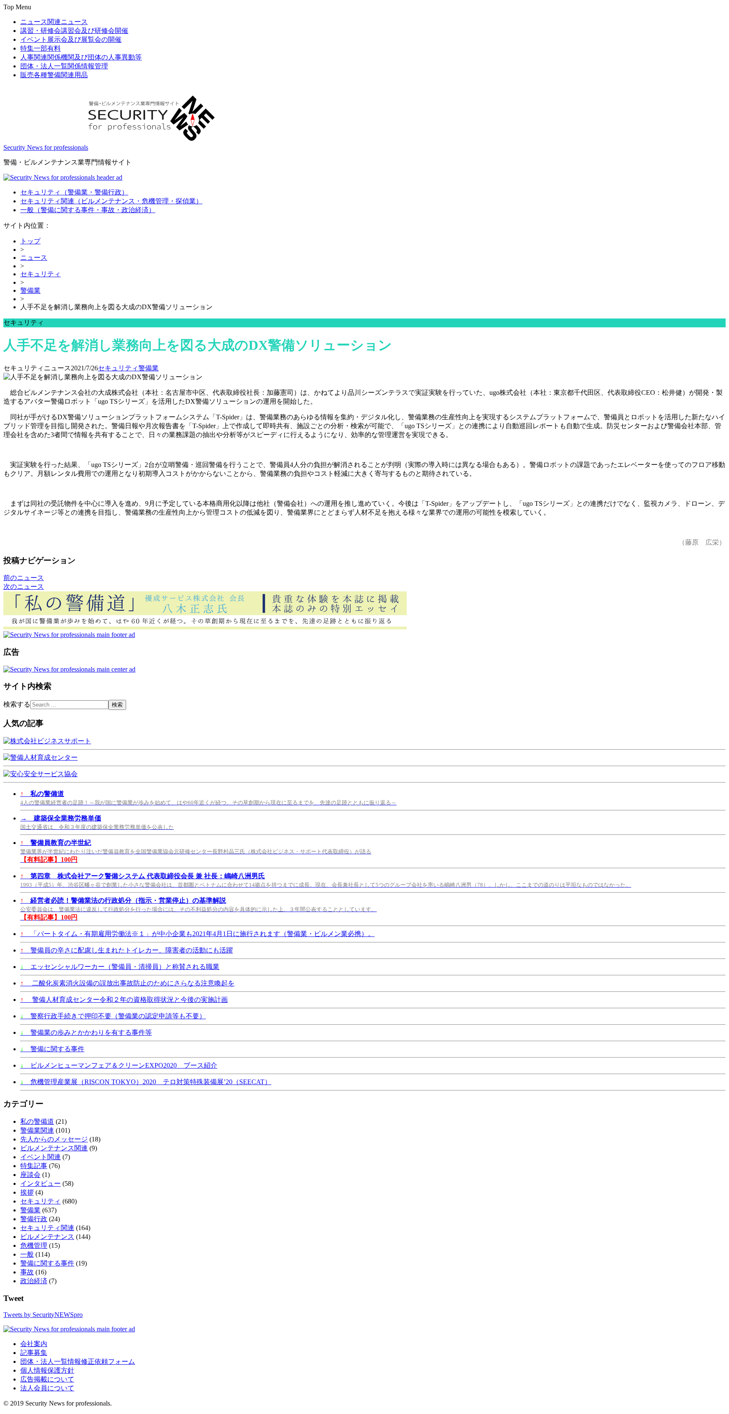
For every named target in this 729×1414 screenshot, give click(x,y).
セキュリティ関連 (111, 201)
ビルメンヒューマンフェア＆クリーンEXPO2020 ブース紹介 (118, 1065)
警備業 (30, 290)
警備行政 (33, 1218)
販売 (54, 74)
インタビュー (40, 1183)
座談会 (30, 1174)
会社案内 (33, 1343)
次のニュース (23, 586)
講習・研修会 (74, 30)
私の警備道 (37, 1121)
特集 (40, 48)
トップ (30, 241)
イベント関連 (40, 1156)
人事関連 (81, 57)
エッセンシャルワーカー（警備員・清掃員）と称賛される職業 (119, 966)
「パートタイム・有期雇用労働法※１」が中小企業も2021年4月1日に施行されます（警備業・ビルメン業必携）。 (197, 933)
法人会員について (47, 1388)
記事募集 (33, 1352)
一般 (87, 209)
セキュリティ (74, 192)
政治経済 (33, 1280)
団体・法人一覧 (64, 66)
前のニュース (23, 577)
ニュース (54, 21)
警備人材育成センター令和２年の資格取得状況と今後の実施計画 (124, 999)
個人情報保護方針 (47, 1370)
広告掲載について (47, 1379)
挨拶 (27, 1192)
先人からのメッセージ (54, 1139)
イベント (71, 39)
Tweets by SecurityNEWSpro (43, 1314)
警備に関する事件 (52, 1048)
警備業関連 (37, 1130)
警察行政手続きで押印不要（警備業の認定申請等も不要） (113, 1016)
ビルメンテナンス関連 (54, 1148)
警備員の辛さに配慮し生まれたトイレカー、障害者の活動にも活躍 (126, 950)
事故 (27, 1272)
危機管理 (33, 1245)
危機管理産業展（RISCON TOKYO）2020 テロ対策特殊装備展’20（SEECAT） (145, 1081)
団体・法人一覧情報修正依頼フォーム (77, 1361)
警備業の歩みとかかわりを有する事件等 (86, 1032)
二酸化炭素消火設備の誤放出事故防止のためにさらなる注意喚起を (127, 983)
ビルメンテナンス (47, 1236)
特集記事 (33, 1165)
